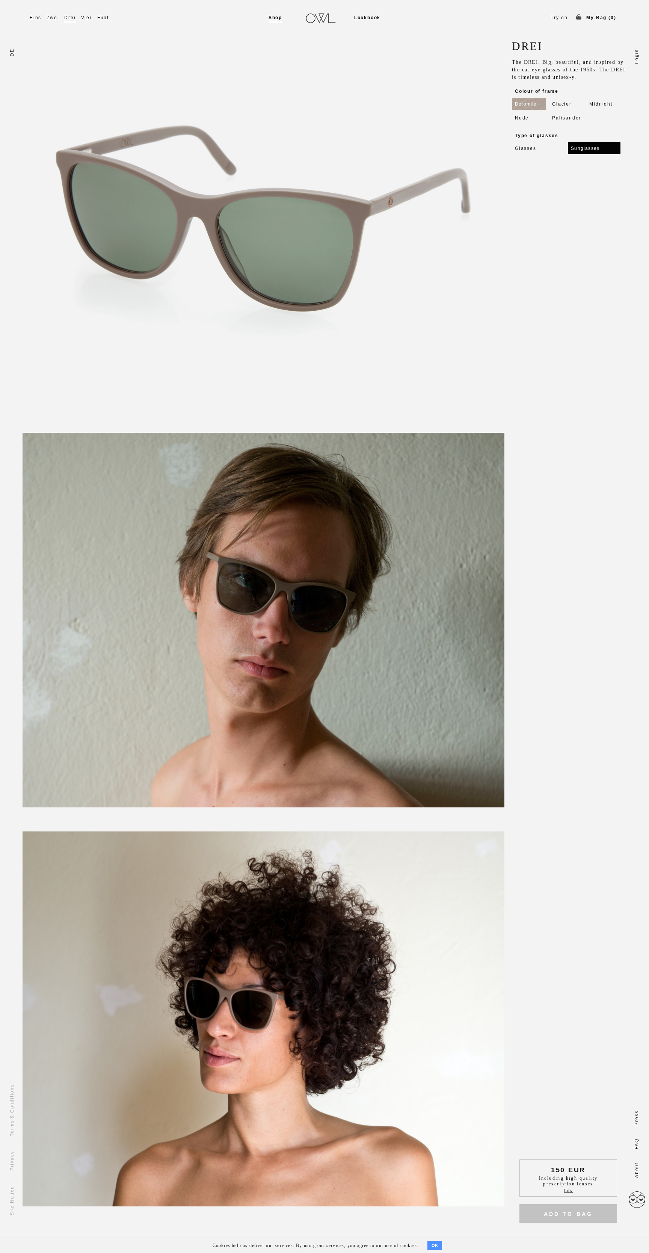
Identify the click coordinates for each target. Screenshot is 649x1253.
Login (636, 56)
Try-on (559, 17)
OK (435, 1245)
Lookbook (367, 17)
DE (12, 52)
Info (568, 1190)
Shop (275, 17)
